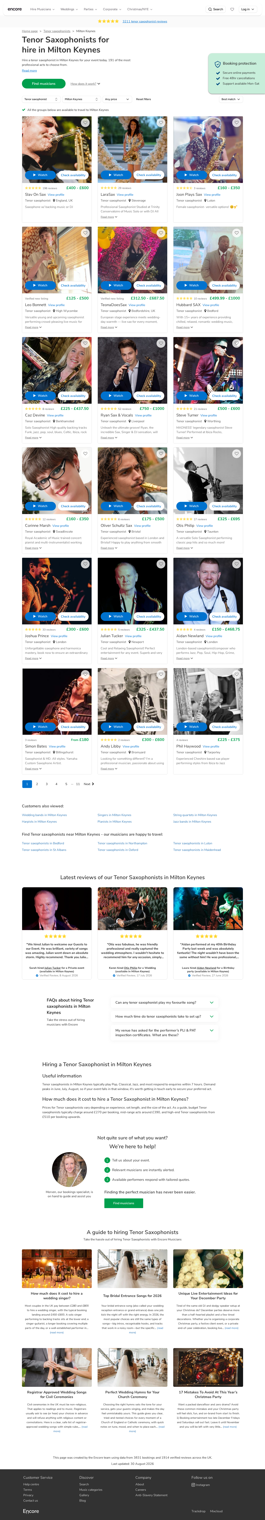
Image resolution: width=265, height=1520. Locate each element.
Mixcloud (216, 1511)
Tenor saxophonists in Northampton (122, 843)
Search (218, 9)
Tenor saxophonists (56, 31)
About (139, 1484)
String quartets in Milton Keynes (195, 815)
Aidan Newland (206, 968)
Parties (88, 9)
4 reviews (199, 630)
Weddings (67, 9)
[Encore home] (15, 9)
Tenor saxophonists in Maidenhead (197, 850)
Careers (140, 1490)
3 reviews (199, 188)
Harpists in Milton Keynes (39, 822)
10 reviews (200, 298)
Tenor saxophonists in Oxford (118, 850)
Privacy (28, 1495)
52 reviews (124, 409)
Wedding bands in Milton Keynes (44, 815)
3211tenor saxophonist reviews (145, 21)
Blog (82, 1501)
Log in (245, 9)
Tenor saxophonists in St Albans (44, 850)
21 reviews (200, 409)
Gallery (84, 1495)
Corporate (110, 9)
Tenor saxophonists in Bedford (43, 843)
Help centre (31, 1484)
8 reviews (48, 409)
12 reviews (49, 519)
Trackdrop (198, 1511)
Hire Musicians (40, 9)
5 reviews (124, 630)
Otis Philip (130, 968)
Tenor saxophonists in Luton (192, 843)
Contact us (30, 1501)
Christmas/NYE (138, 9)
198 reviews (49, 188)
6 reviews (124, 519)
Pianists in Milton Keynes (115, 822)
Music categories (90, 1490)
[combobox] (41, 99)
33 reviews (49, 630)
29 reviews (124, 188)
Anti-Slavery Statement (151, 1495)
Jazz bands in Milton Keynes (192, 822)
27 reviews (200, 519)
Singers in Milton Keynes (114, 815)
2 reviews (124, 740)
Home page (30, 31)
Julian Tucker (52, 968)
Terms (27, 1490)
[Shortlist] (232, 9)
